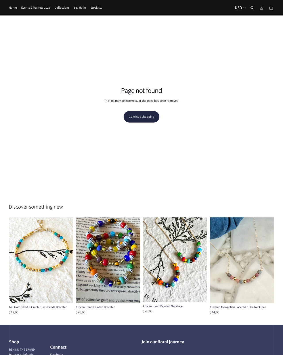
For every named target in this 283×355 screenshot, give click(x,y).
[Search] (252, 8)
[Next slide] (66, 260)
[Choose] (133, 296)
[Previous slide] (15, 260)
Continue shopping (141, 117)
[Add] (66, 296)
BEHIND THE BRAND (22, 349)
